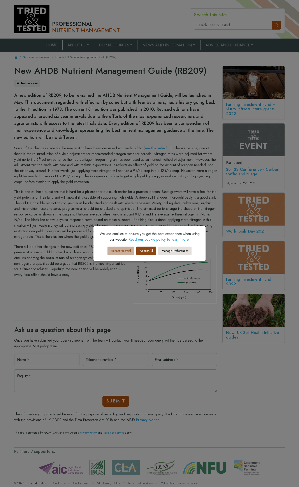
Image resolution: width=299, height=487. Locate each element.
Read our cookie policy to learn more (159, 239)
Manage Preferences (175, 251)
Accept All (146, 251)
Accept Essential (121, 251)
